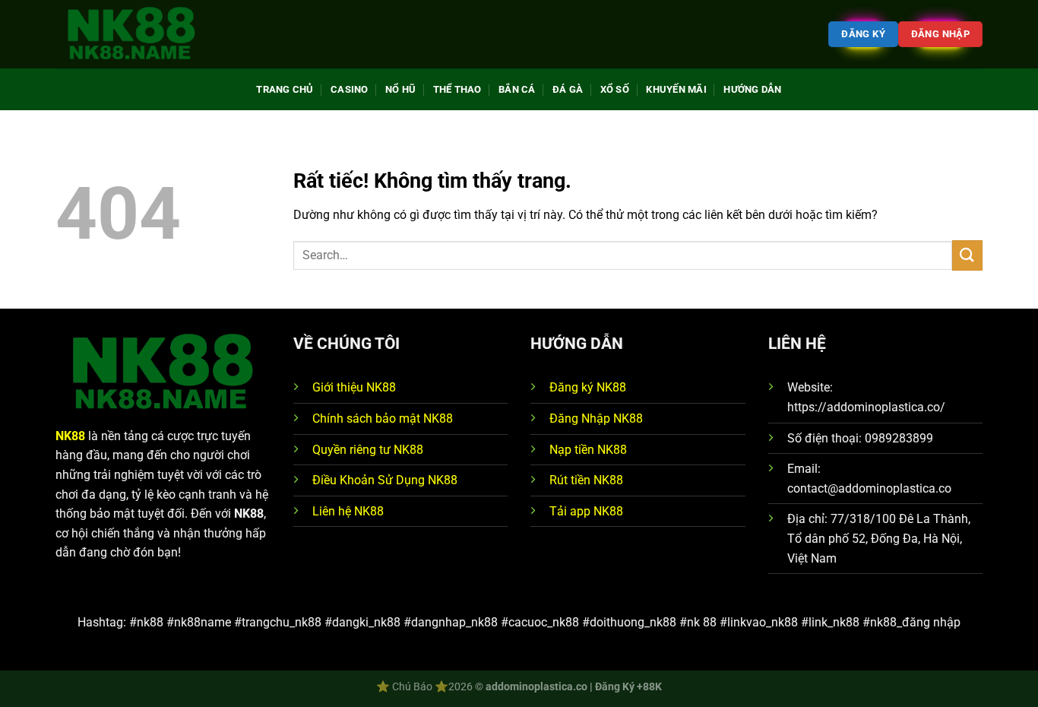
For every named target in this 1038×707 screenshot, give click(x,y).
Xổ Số (614, 89)
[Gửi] (967, 255)
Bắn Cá (517, 89)
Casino (350, 89)
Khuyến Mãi (676, 89)
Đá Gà (567, 89)
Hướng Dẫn (752, 89)
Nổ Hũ (400, 89)
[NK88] (131, 34)
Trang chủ (284, 89)
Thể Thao (457, 89)
